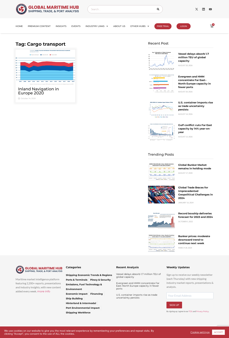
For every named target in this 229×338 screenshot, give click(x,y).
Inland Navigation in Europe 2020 (38, 91)
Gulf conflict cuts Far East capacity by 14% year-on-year (195, 128)
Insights (61, 26)
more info (43, 291)
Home (19, 26)
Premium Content (39, 26)
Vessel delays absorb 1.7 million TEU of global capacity (193, 57)
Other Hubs (138, 26)
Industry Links (94, 26)
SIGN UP (174, 305)
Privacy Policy (202, 311)
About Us (119, 26)
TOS (190, 311)
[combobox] (125, 9)
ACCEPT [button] (218, 332)
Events (75, 26)
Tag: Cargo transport (41, 44)
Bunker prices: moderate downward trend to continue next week (194, 240)
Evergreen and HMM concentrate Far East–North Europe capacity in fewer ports (137, 286)
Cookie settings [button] (200, 332)
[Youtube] (210, 9)
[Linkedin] (204, 9)
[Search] (159, 9)
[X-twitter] (197, 9)
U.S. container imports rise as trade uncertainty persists (195, 106)
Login (183, 26)
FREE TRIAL (163, 26)
